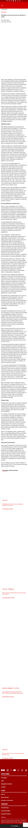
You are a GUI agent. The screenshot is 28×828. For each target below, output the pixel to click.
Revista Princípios (6, 814)
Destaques (4, 777)
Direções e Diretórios (7, 800)
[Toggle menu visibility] (2, 5)
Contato (3, 787)
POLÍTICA (3, 12)
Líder (2, 781)
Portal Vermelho (5, 811)
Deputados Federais (6, 784)
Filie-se (3, 794)
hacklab (16, 826)
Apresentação (5, 797)
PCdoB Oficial (4, 807)
